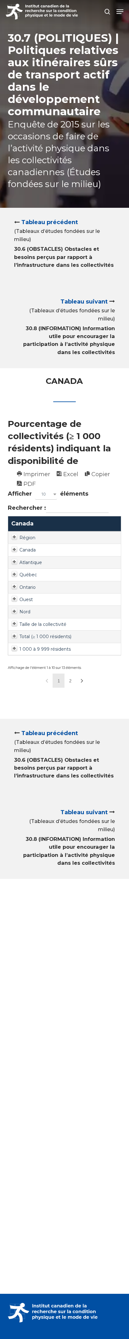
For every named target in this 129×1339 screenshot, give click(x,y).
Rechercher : (27, 507)
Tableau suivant (84, 301)
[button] (119, 11)
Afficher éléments (48, 494)
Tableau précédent (49, 222)
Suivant (82, 680)
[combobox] (46, 494)
